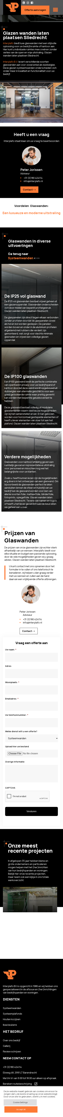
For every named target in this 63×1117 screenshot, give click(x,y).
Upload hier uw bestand (17, 746)
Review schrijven (12, 1051)
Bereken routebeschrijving (17, 1083)
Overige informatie (14, 761)
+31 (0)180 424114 (33, 178)
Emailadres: (11, 698)
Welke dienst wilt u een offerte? (21, 731)
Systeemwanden (12, 1008)
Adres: (8, 666)
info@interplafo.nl (33, 181)
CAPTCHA (10, 788)
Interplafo (8, 43)
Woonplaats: (12, 682)
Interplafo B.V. (10, 61)
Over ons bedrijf (11, 1040)
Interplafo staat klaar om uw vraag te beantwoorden (31, 141)
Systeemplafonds (12, 1013)
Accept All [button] (20, 1109)
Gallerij (6, 1046)
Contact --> (29, 189)
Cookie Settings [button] (20, 1102)
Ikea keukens (10, 1024)
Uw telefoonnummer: (16, 715)
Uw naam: (10, 649)
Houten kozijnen (11, 1019)
